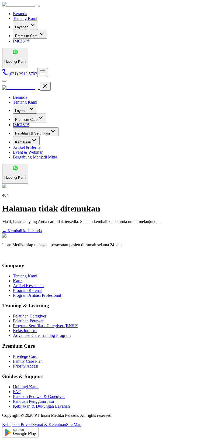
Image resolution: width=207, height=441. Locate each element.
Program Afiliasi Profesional (37, 295)
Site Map (73, 424)
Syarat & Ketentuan (49, 424)
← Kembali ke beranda (22, 230)
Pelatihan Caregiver (29, 316)
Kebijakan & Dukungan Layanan (41, 406)
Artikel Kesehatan (28, 285)
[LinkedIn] (14, 255)
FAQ (17, 391)
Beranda (20, 13)
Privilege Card (25, 356)
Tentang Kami (25, 18)
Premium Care (26, 36)
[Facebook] (4, 255)
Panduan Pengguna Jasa (33, 401)
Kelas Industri (25, 330)
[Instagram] (9, 255)
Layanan (21, 27)
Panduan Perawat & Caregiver (39, 396)
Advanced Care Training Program (42, 335)
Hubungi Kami (26, 386)
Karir (17, 280)
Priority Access (26, 366)
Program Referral (27, 290)
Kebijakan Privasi (17, 424)
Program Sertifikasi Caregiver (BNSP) (45, 325)
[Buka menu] (42, 72)
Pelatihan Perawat (28, 321)
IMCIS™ (21, 41)
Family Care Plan (28, 361)
